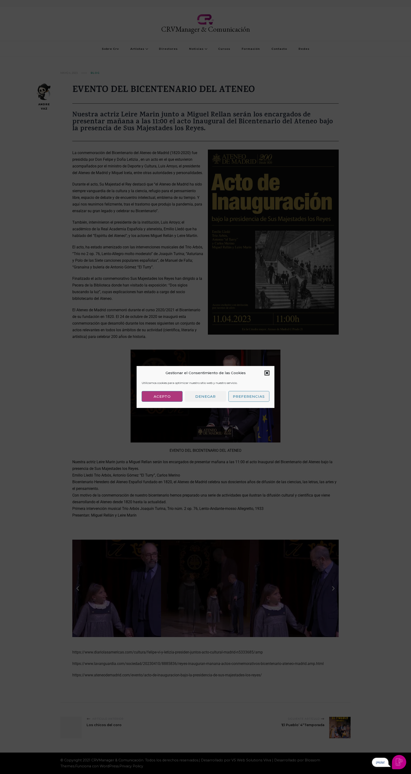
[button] (267, 373)
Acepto (162, 396)
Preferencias (249, 396)
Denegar (205, 396)
